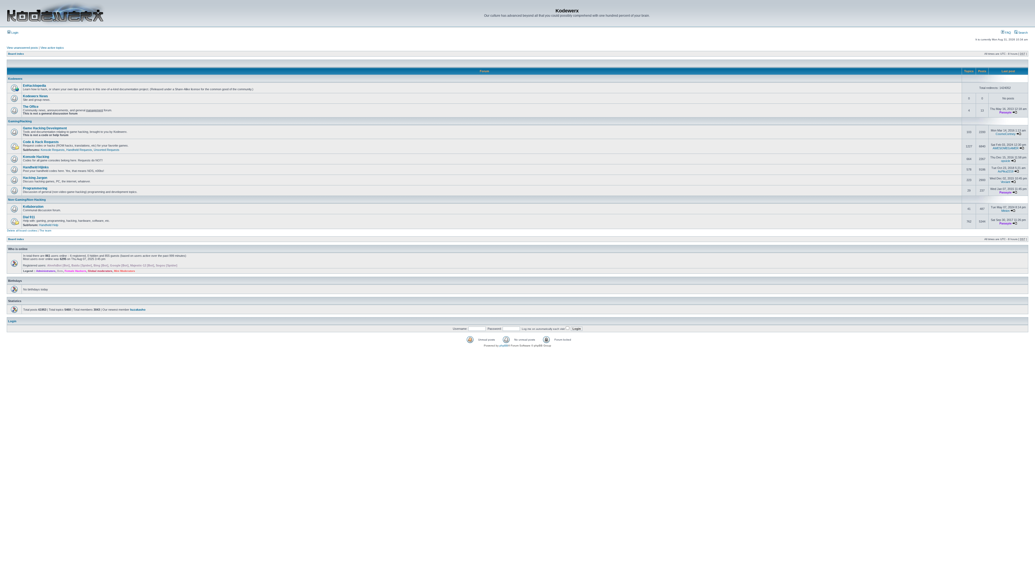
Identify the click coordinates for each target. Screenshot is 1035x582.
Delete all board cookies (22, 230)
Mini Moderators (124, 270)
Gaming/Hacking (20, 121)
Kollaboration (33, 207)
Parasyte (1005, 112)
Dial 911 (29, 217)
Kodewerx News (35, 96)
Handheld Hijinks (36, 167)
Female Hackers (75, 270)
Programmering (35, 188)
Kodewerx (15, 78)
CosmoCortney (1006, 134)
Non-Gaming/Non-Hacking (27, 199)
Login (14, 32)
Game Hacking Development (45, 128)
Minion (1005, 210)
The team (45, 230)
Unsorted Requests (106, 149)
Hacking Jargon (35, 178)
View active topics (52, 47)
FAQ (1007, 32)
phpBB (503, 345)
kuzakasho (138, 309)
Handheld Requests (79, 149)
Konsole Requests (53, 149)
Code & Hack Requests (41, 142)
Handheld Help (48, 225)
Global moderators (100, 270)
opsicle (1005, 160)
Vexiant (1005, 181)
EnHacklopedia (34, 86)
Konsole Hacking (36, 157)
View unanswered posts (22, 47)
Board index (16, 53)
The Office (31, 107)
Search (1022, 32)
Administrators (46, 270)
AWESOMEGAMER (1006, 148)
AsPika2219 (1005, 171)
